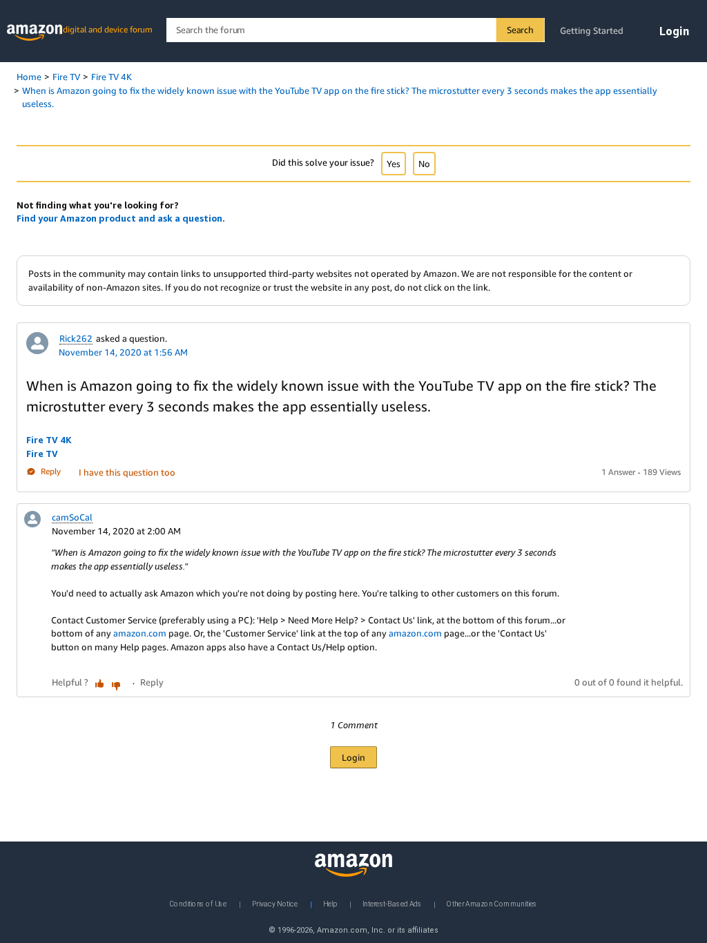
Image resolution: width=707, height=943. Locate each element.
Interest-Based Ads (392, 904)
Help (330, 904)
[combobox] (355, 30)
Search (520, 29)
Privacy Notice (275, 904)
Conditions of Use (198, 904)
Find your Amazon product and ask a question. (121, 218)
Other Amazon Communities (492, 904)
